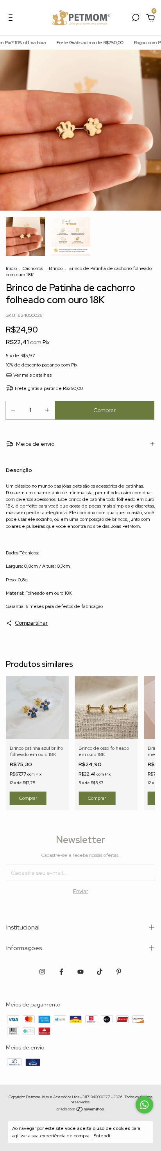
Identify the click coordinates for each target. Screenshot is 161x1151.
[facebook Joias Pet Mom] (61, 972)
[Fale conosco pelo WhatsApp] (144, 1104)
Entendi (101, 1136)
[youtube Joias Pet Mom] (80, 972)
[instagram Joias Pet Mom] (42, 972)
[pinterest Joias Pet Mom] (119, 972)
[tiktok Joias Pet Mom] (100, 972)
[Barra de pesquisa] (135, 18)
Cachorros (33, 268)
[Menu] (12, 18)
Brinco (56, 268)
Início (11, 268)
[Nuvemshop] (80, 1109)
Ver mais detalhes (32, 375)
